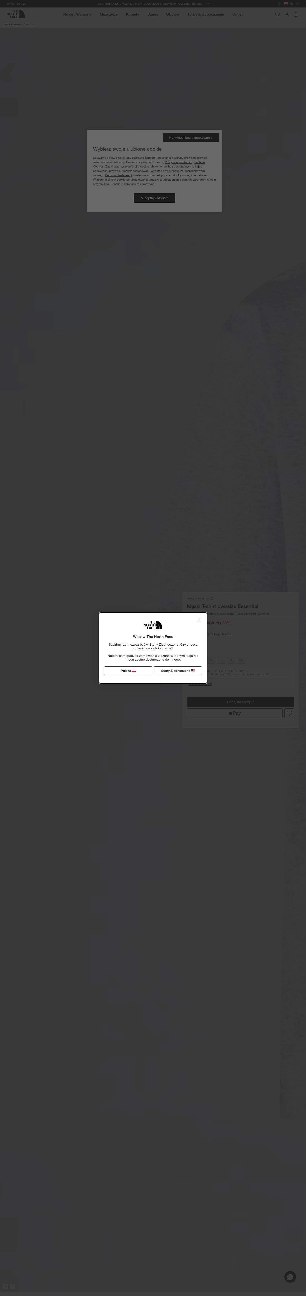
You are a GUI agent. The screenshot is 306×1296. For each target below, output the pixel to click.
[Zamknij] (199, 620)
